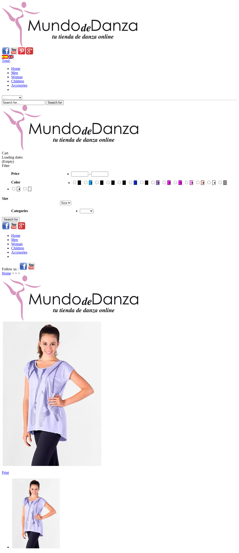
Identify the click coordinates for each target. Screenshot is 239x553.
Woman (17, 77)
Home (15, 69)
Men (14, 73)
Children (17, 81)
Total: (6, 61)
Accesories (19, 85)
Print (5, 473)
